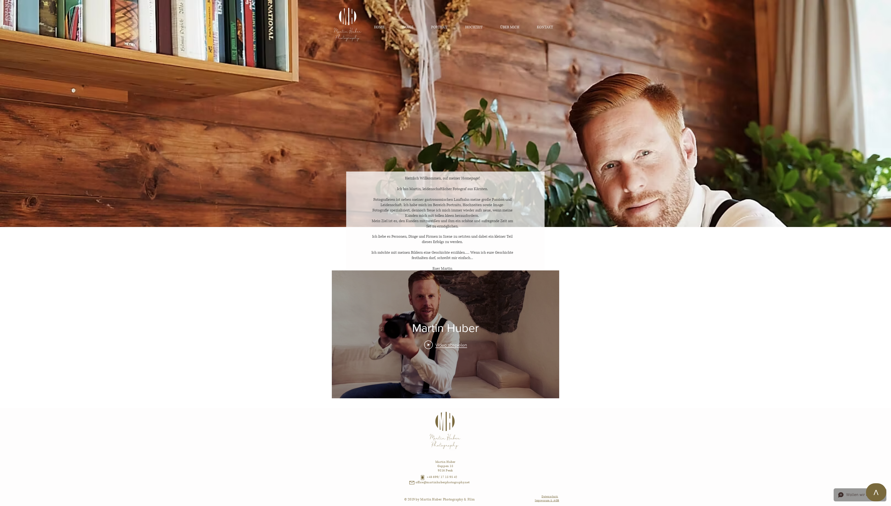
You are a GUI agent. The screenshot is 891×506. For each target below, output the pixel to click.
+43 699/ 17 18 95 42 (442, 477)
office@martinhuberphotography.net (443, 482)
